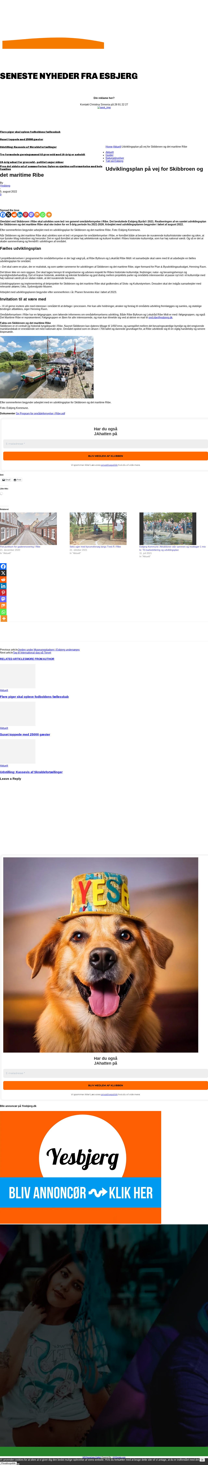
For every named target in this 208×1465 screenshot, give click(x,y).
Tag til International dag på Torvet (32, 652)
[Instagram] (107, 1452)
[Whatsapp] (43, 215)
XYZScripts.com (119, 1457)
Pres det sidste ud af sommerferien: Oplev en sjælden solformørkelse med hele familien (51, 168)
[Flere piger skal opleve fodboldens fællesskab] (17, 687)
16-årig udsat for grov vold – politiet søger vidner (32, 162)
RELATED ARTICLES (13, 659)
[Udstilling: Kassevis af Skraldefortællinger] (17, 762)
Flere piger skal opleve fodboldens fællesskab (30, 131)
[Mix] (37, 215)
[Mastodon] (31, 215)
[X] (17, 199)
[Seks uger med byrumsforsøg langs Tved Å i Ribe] (103, 528)
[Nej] (18, 1464)
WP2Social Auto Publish (92, 1457)
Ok (202, 1460)
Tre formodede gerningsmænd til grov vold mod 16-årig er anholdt (42, 154)
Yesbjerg (5, 185)
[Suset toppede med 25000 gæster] (17, 725)
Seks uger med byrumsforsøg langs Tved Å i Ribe (95, 546)
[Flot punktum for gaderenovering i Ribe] (33, 528)
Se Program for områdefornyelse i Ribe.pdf (40, 413)
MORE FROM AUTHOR (40, 659)
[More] (52, 199)
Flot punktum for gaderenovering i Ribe (20, 546)
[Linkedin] (20, 215)
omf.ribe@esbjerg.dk (160, 317)
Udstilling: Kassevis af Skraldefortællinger (28, 147)
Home (109, 146)
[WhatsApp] (40, 199)
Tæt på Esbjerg (114, 161)
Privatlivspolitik (8, 1463)
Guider (109, 155)
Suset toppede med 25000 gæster (21, 139)
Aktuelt (117, 146)
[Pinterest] (28, 199)
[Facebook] (5, 199)
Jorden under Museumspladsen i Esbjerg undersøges (49, 649)
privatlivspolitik (109, 465)
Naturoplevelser (115, 158)
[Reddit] (14, 215)
